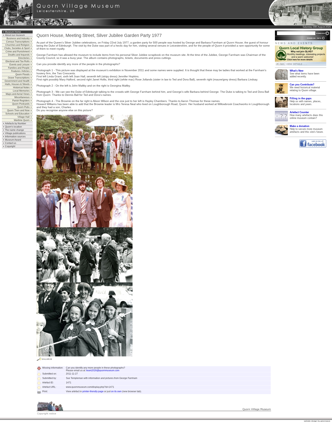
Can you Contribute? (302, 84)
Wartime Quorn (22, 120)
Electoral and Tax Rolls (18, 61)
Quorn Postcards (21, 104)
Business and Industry (18, 38)
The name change (14, 130)
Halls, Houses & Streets (17, 84)
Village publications (15, 133)
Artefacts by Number (15, 123)
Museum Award (13, 139)
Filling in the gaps (300, 98)
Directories (24, 58)
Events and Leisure (19, 64)
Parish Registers (21, 100)
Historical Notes (21, 87)
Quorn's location (13, 126)
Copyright (10, 146)
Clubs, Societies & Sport (17, 48)
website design (310, 421)
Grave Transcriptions (19, 77)
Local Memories (21, 90)
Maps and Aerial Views (18, 94)
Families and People (19, 68)
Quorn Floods (22, 74)
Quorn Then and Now (18, 110)
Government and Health (17, 81)
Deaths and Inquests (19, 54)
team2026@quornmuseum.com (102, 370)
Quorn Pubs (23, 107)
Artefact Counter (299, 112)
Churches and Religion (17, 45)
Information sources (15, 136)
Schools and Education (17, 113)
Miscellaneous (22, 97)
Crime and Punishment (18, 51)
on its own (116, 391)
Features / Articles (20, 71)
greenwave (325, 421)
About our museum (15, 35)
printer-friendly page (93, 391)
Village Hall (23, 117)
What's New (296, 70)
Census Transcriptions (18, 41)
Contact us (10, 143)
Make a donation (299, 126)
